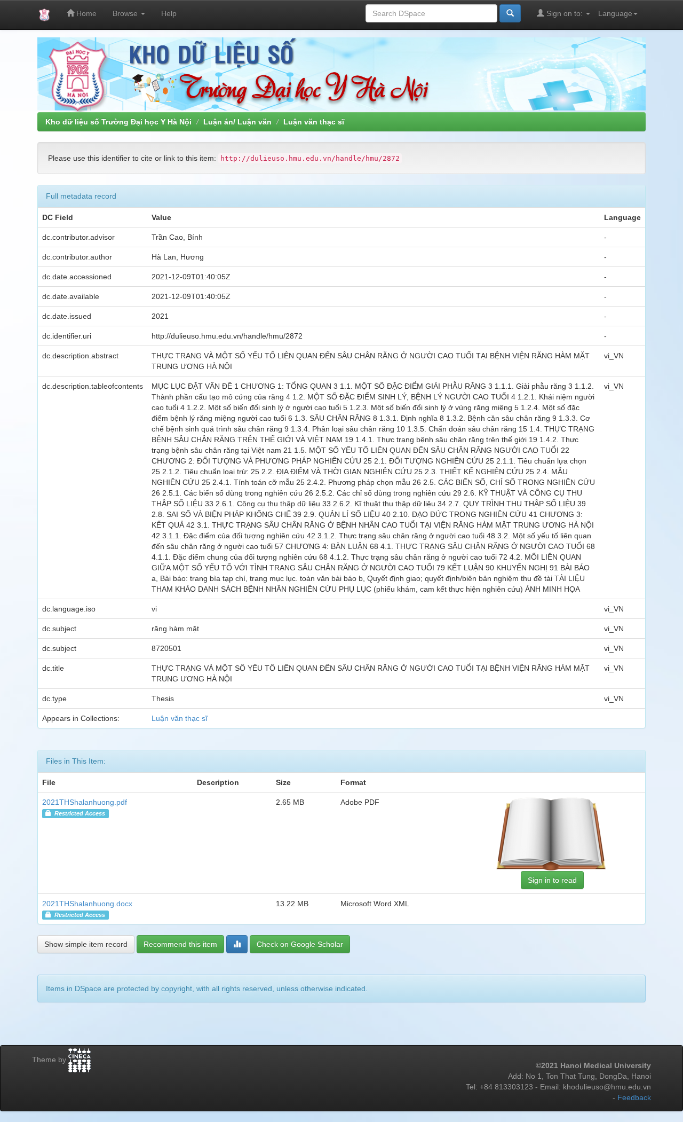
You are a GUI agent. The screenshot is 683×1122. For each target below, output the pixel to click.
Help (169, 13)
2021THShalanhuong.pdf (84, 802)
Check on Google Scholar (300, 944)
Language (615, 13)
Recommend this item (180, 944)
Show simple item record (86, 944)
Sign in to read (552, 880)
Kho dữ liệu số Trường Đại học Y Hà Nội (118, 121)
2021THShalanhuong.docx (87, 903)
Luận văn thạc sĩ (313, 121)
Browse (126, 13)
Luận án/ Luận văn (237, 121)
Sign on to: (564, 13)
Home (85, 13)
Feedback (634, 1097)
